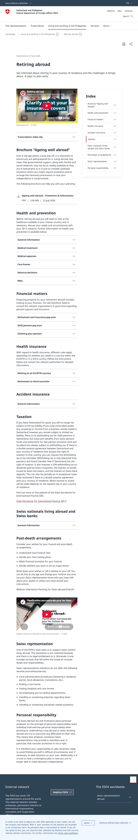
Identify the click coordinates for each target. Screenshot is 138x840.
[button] (15, 26)
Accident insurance (96, 132)
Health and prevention (98, 113)
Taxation (91, 139)
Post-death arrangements (99, 154)
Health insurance (95, 126)
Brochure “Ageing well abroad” (98, 105)
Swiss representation (97, 161)
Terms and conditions (68, 833)
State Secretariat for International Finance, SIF (40, 501)
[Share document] (130, 44)
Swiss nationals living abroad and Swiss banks (99, 147)
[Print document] (123, 44)
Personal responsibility (98, 168)
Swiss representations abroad (108, 797)
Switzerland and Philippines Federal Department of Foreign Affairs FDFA (37, 11)
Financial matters (95, 119)
